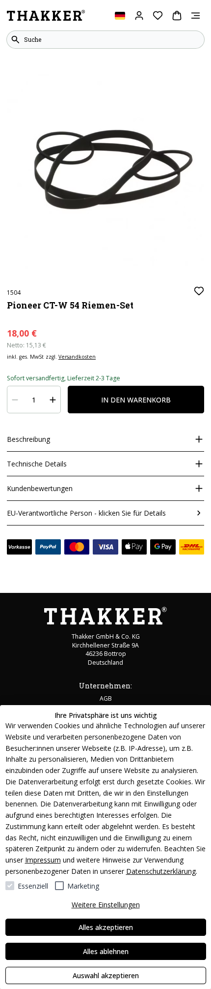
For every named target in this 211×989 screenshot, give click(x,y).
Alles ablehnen (106, 951)
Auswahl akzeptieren (106, 975)
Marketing (83, 886)
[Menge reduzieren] (15, 399)
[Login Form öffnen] (139, 15)
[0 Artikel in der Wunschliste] (157, 15)
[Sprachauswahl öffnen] (120, 15)
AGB (106, 698)
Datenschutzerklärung (161, 871)
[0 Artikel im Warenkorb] (176, 15)
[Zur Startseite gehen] (46, 16)
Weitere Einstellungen (106, 904)
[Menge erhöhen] (53, 399)
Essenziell (33, 886)
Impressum (43, 860)
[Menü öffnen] (195, 15)
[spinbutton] (34, 399)
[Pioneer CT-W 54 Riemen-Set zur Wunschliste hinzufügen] (199, 291)
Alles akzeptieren (106, 927)
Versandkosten (77, 356)
